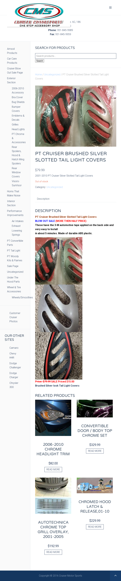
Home (38, 74)
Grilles (15, 124)
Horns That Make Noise (13, 193)
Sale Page (12, 266)
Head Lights (18, 129)
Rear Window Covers (16, 172)
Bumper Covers (16, 108)
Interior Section (11, 203)
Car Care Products (12, 60)
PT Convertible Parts (15, 242)
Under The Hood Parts (13, 279)
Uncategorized (52, 74)
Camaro (13, 347)
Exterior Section (11, 80)
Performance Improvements (15, 213)
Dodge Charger (13, 375)
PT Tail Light (13, 250)
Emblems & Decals (18, 117)
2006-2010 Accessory (18, 90)
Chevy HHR (12, 355)
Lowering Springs (17, 232)
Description (43, 198)
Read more (53, 469)
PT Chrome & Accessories (19, 138)
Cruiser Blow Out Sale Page (15, 70)
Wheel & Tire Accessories (14, 289)
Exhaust (16, 225)
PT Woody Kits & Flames (14, 258)
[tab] (43, 199)
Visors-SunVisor (17, 183)
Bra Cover (17, 97)
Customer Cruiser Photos (14, 317)
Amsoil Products (12, 50)
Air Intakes (17, 221)
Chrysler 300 (13, 385)
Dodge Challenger (15, 365)
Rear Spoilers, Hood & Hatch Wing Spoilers (18, 155)
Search (39, 61)
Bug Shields (18, 102)
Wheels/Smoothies (19, 297)
